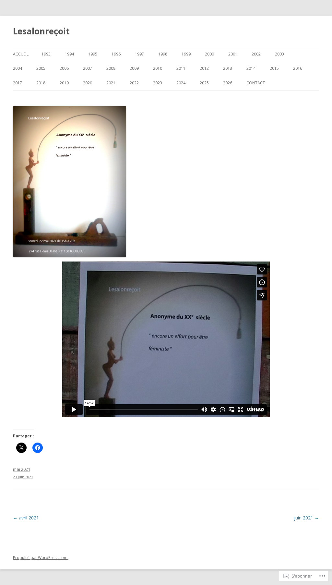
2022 (134, 83)
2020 (87, 83)
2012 (204, 68)
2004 (17, 68)
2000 (209, 54)
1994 (69, 54)
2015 (274, 68)
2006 (64, 68)
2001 (232, 54)
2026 (227, 83)
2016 (297, 68)
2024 (180, 83)
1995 (92, 54)
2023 (157, 83)
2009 (134, 68)
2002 (256, 54)
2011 (180, 68)
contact (255, 83)
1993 (46, 54)
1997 (139, 54)
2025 (204, 83)
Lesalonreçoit (41, 31)
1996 (116, 54)
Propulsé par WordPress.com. (40, 557)
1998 (162, 54)
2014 (250, 68)
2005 (40, 68)
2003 (279, 54)
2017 (17, 83)
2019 (64, 83)
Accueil (21, 54)
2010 (157, 68)
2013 (227, 68)
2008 (110, 68)
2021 (110, 83)
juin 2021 (306, 518)
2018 (40, 83)
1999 (186, 54)
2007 (87, 68)
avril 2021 (26, 518)
